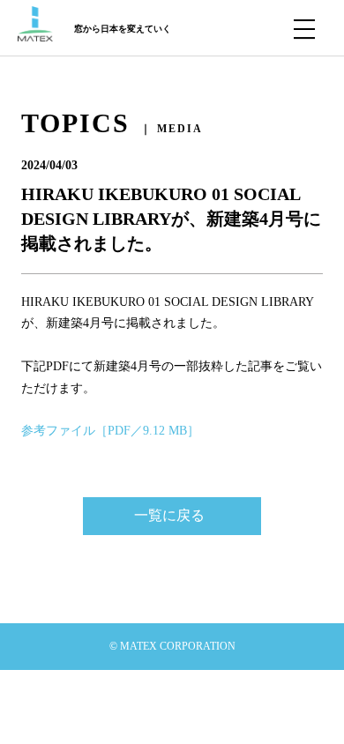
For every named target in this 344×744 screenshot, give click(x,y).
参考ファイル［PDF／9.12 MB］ (110, 430)
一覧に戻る (169, 515)
